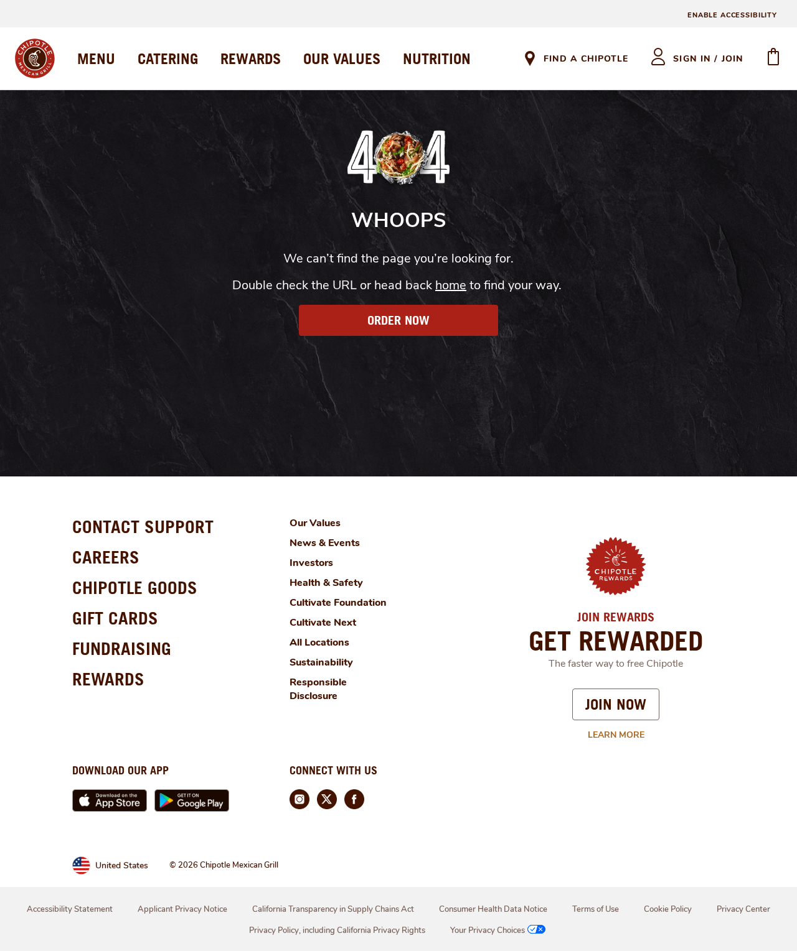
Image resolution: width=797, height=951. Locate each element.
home (450, 285)
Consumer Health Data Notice (493, 909)
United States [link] (121, 865)
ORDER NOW (398, 320)
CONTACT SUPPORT (143, 526)
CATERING (168, 58)
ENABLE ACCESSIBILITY (732, 15)
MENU (96, 58)
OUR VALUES (341, 58)
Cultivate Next (323, 622)
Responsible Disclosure (318, 689)
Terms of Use (595, 909)
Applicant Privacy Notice (182, 909)
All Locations (319, 642)
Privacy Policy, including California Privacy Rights (337, 930)
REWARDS (250, 58)
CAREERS (105, 557)
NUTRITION (437, 58)
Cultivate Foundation (338, 603)
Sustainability (321, 662)
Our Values (315, 523)
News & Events (325, 543)
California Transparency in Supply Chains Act (333, 909)
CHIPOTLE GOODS (134, 587)
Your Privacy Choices (487, 930)
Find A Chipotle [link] (586, 59)
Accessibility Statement (70, 909)
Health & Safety (326, 583)
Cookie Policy (668, 909)
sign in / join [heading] (708, 59)
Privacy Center (743, 909)
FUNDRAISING (121, 648)
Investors (311, 563)
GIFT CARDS (115, 618)
